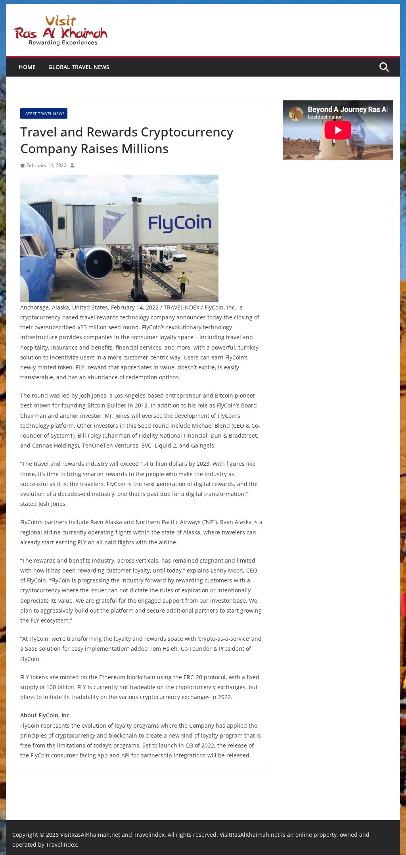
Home (27, 67)
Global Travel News (78, 67)
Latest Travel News (43, 113)
